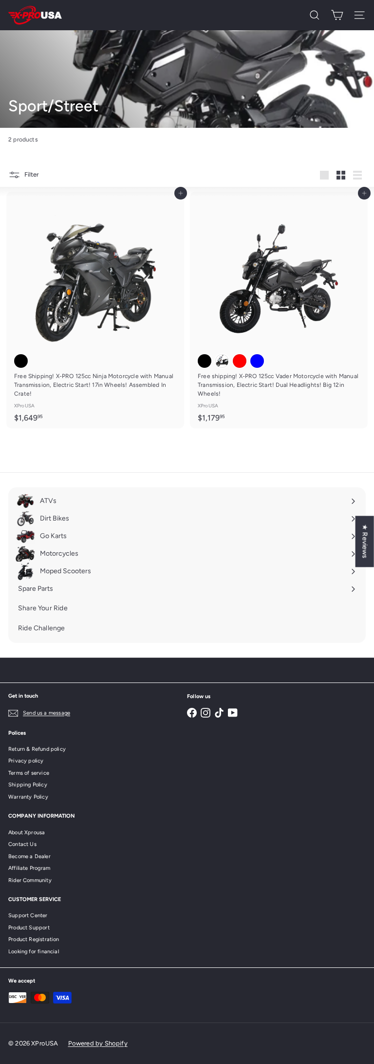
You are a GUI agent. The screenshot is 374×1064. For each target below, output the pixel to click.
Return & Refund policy (37, 749)
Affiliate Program (29, 868)
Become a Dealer (29, 856)
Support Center (28, 915)
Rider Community (30, 880)
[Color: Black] (21, 361)
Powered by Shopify (98, 1043)
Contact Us (22, 844)
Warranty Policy (28, 797)
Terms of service (28, 773)
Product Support (29, 927)
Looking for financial (33, 951)
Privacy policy (26, 761)
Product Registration (33, 939)
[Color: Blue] (257, 361)
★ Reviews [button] (365, 541)
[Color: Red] (239, 361)
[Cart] (337, 15)
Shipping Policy (27, 785)
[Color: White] (222, 361)
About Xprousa (26, 832)
